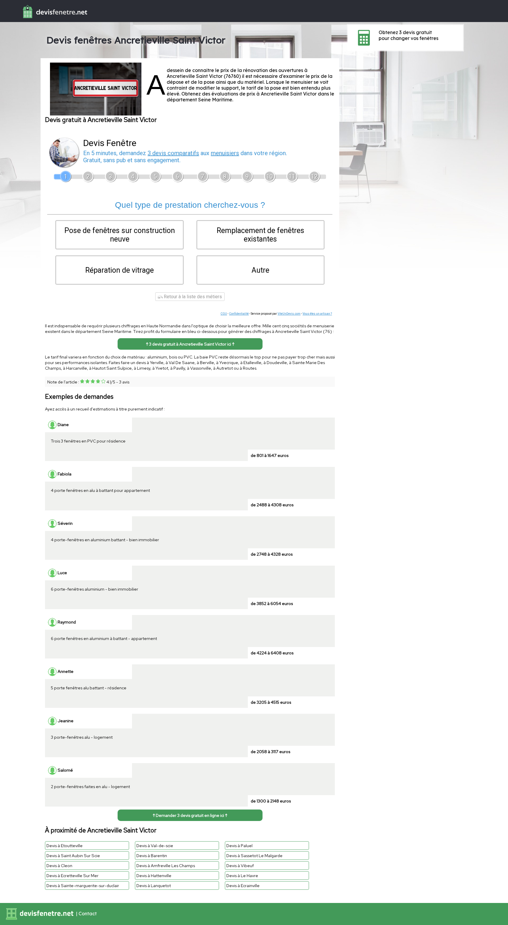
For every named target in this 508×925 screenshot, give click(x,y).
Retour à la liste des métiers (192, 296)
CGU (223, 313)
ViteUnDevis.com (289, 313)
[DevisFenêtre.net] (44, 19)
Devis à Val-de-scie (154, 845)
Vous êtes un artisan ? (317, 313)
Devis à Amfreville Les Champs (165, 865)
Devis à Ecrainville (243, 885)
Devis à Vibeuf (240, 865)
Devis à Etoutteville (64, 845)
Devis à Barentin (151, 855)
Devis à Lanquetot (153, 885)
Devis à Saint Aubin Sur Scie (73, 855)
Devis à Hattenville (153, 875)
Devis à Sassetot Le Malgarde (254, 855)
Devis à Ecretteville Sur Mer (72, 875)
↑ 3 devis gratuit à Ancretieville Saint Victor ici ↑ (190, 344)
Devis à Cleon (59, 865)
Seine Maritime (215, 100)
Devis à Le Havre (242, 875)
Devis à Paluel (239, 845)
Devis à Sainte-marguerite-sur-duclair (82, 885)
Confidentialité (239, 313)
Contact (87, 913)
